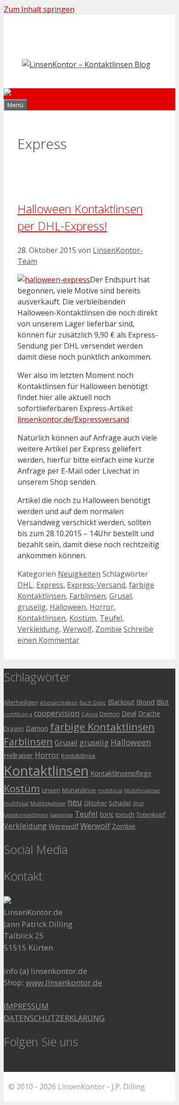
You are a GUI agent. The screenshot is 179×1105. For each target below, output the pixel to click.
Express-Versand (96, 585)
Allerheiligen (21, 702)
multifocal (110, 790)
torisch (125, 814)
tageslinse (61, 815)
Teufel (111, 618)
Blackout (121, 701)
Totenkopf (150, 814)
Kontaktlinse (78, 755)
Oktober (95, 803)
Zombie (108, 629)
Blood (145, 701)
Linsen (51, 790)
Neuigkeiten (79, 574)
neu (74, 801)
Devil (129, 713)
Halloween (68, 607)
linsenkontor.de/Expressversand (73, 419)
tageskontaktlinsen (26, 815)
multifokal (16, 803)
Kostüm (82, 618)
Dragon (14, 728)
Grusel (120, 596)
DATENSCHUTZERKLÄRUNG (54, 1018)
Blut (163, 701)
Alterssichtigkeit (59, 702)
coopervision (56, 713)
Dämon (37, 728)
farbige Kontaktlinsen (102, 727)
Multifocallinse (142, 790)
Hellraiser (18, 755)
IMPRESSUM (26, 1006)
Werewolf (63, 825)
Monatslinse (79, 790)
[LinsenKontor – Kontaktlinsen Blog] (68, 94)
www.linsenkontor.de (64, 982)
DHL (25, 585)
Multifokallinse (48, 803)
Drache (149, 713)
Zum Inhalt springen (39, 9)
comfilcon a (18, 714)
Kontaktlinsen (41, 618)
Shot (138, 803)
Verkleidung (38, 629)
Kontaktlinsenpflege (120, 773)
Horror (102, 607)
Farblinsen (87, 596)
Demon (110, 714)
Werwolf (77, 629)
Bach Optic (92, 702)
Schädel (120, 803)
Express (49, 585)
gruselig (31, 607)
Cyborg (89, 714)
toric (107, 814)
